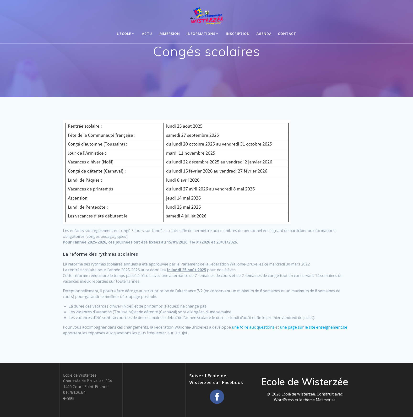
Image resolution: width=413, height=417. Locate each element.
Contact (287, 33)
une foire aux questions (253, 327)
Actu (147, 33)
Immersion (169, 33)
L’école (124, 33)
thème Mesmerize (319, 399)
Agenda (264, 33)
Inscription (238, 33)
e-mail (68, 398)
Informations (201, 33)
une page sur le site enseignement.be (313, 327)
